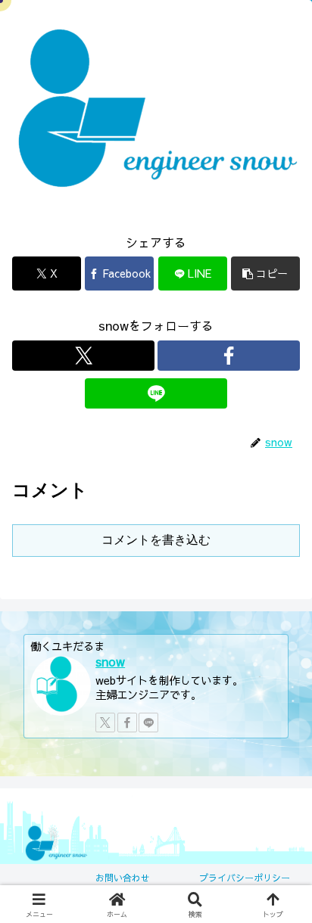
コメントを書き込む (156, 539)
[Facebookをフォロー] (229, 355)
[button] (265, 273)
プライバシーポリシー (244, 878)
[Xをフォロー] (83, 355)
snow (110, 661)
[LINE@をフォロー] (156, 393)
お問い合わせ (122, 878)
